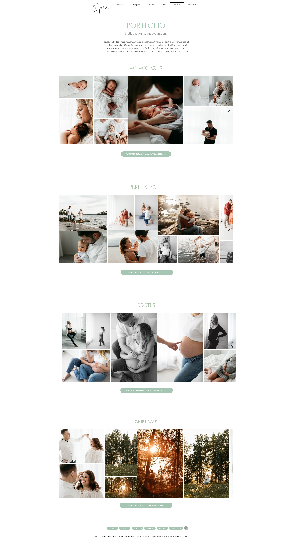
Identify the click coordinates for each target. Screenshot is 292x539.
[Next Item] (229, 110)
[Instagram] (186, 528)
